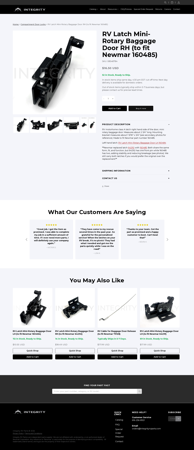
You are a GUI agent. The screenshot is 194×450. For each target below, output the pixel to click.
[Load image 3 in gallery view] (54, 125)
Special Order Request (119, 433)
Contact (119, 441)
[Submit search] (139, 391)
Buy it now (141, 108)
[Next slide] (167, 239)
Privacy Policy (18, 433)
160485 (143, 147)
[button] (165, 2)
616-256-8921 (138, 420)
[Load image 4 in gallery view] (71, 125)
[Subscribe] (178, 418)
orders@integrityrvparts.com (146, 428)
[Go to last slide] (26, 239)
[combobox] (97, 391)
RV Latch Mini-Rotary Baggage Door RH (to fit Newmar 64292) (74, 332)
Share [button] (106, 186)
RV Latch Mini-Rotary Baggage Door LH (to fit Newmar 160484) (32, 332)
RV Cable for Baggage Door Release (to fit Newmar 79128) (117, 332)
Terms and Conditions (33, 433)
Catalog (119, 420)
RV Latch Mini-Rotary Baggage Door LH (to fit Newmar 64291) (159, 332)
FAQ (117, 424)
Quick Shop (33, 350)
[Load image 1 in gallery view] (21, 125)
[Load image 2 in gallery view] (38, 125)
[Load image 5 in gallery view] (88, 125)
